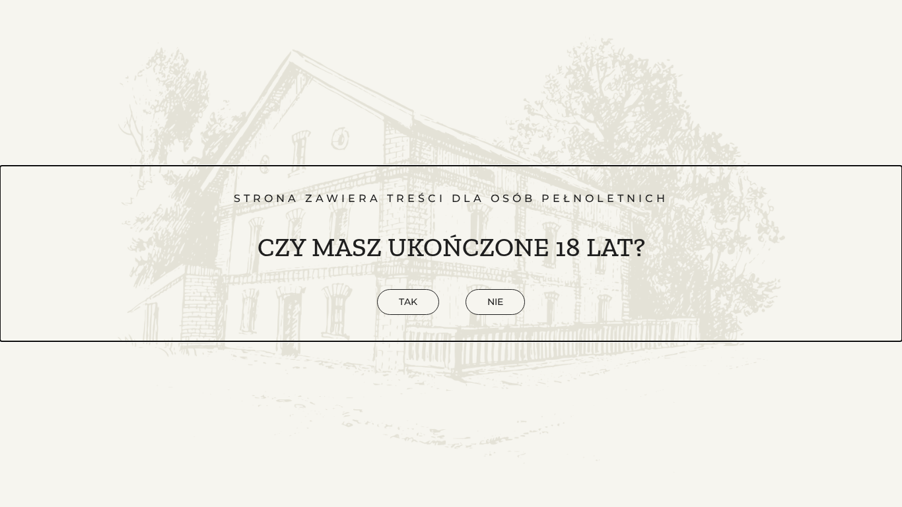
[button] (495, 302)
